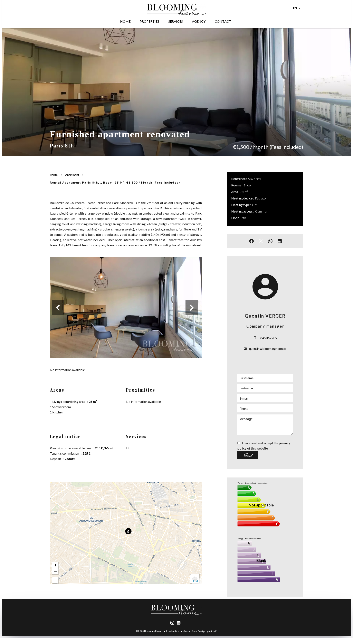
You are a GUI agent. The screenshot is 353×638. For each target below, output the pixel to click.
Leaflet (197, 581)
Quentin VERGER (265, 316)
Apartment (72, 174)
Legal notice (172, 630)
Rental (54, 174)
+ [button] (55, 565)
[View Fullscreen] (55, 580)
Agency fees (190, 630)
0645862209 (268, 338)
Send (248, 455)
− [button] (55, 571)
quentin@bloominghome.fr (268, 348)
